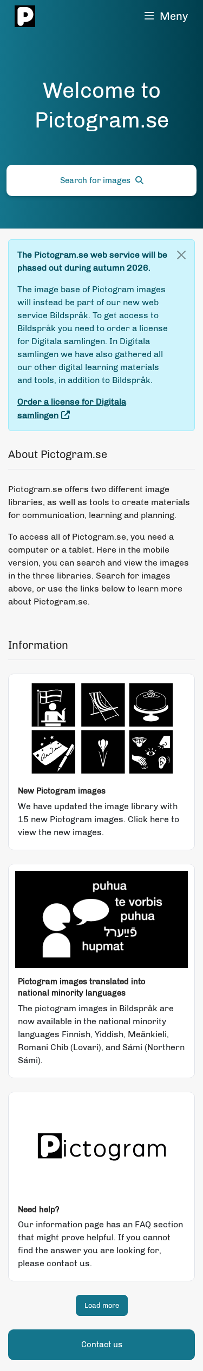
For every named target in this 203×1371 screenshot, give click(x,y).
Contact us (101, 1344)
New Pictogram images (62, 791)
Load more (101, 1305)
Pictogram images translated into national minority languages (82, 987)
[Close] (181, 255)
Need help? (39, 1209)
